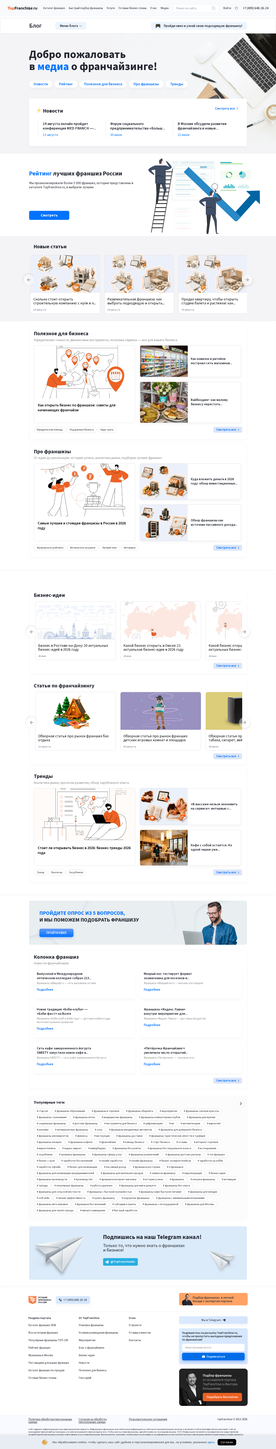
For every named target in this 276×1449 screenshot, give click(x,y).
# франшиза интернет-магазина (118, 1179)
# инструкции (102, 1136)
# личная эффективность (71, 1198)
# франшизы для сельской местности (59, 1192)
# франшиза (177, 1179)
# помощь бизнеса (133, 1142)
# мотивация (229, 1179)
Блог (35, 25)
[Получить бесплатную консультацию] (213, 1304)
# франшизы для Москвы (199, 1204)
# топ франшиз (216, 1154)
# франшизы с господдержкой (160, 1204)
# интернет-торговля (206, 1142)
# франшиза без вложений (90, 1204)
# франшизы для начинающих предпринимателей (65, 1173)
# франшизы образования (70, 1111)
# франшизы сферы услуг (107, 1154)
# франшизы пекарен (49, 1142)
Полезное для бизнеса (103, 84)
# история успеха (153, 1179)
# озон (98, 1130)
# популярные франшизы (69, 1186)
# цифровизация (153, 1123)
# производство (83, 1179)
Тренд (40, 872)
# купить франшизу (103, 1198)
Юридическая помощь (50, 430)
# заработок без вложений (77, 1161)
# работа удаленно (101, 1186)
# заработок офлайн (49, 1167)
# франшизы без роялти (127, 1148)
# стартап (42, 1111)
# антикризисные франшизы (71, 1130)
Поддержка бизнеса (82, 430)
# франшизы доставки (129, 1136)
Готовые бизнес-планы (42, 1378)
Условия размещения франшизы (98, 1333)
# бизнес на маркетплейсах (175, 1161)
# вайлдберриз (97, 1148)
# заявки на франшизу (163, 1173)
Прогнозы (56, 872)
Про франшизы (146, 84)
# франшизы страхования (51, 1117)
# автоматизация (190, 1123)
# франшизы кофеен (80, 1142)
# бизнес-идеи (217, 1173)
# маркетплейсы (46, 1148)
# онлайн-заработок (111, 1161)
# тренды (42, 1186)
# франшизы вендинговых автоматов (130, 1130)
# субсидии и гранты (124, 1204)
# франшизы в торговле (105, 1111)
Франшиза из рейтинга (50, 548)
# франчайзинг (107, 1142)
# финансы (81, 1136)
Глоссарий (85, 1378)
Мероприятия (87, 1340)
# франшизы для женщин (202, 1192)
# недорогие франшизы (135, 1198)
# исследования (207, 1148)
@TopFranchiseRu (123, 1262)
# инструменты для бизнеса (120, 1123)
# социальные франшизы (51, 1123)
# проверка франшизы (72, 1154)
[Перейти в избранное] (236, 8)
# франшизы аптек (84, 1117)
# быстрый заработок (124, 1210)
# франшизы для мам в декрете (137, 1186)
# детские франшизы (85, 1123)
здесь (211, 1442)
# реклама (42, 1130)
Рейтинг (66, 84)
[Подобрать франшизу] (213, 1405)
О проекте (135, 1325)
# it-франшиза (175, 1167)
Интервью (130, 548)
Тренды (176, 84)
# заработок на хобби (210, 1161)
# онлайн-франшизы (141, 1161)
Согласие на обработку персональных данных (93, 1421)
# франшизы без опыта (176, 1186)
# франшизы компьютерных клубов (159, 1117)
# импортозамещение (92, 1210)
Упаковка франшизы (91, 1325)
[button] (227, 8)
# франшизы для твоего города (55, 1210)
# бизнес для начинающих (82, 1167)
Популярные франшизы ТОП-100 (48, 1340)
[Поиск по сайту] (213, 8)
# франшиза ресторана (146, 1167)
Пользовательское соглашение (148, 1419)
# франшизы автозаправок (52, 1204)
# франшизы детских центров (183, 1154)
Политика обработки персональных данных (50, 1421)
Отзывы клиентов (140, 1333)
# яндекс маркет (72, 1148)
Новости (41, 84)
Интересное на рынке (82, 548)
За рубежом (76, 872)
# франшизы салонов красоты (201, 1111)
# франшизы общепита (139, 1111)
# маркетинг (214, 1123)
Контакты (135, 1340)
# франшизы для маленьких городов (122, 1173)
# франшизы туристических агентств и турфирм (177, 1136)
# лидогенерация (192, 1173)
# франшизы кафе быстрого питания (160, 1192)
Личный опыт (109, 548)
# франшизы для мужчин (201, 1117)
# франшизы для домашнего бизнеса (180, 1130)
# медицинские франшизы (117, 1117)
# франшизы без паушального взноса (169, 1148)
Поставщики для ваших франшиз (48, 1363)
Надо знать (107, 430)
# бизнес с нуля (46, 1161)
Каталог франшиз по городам (46, 1370)
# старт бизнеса (160, 1142)
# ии (171, 1123)
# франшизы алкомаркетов (53, 1136)
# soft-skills (43, 1198)
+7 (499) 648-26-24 (255, 8)
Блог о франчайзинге (91, 1348)
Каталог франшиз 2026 (42, 1325)
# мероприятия (168, 1111)
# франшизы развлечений (144, 1154)
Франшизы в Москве (40, 1355)
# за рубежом (44, 1154)
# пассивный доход (115, 1167)
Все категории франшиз (43, 1333)
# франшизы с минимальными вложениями (180, 1198)
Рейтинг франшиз (39, 1348)
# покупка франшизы (203, 1179)
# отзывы (181, 1142)
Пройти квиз (56, 933)
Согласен (227, 1442)
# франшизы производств (52, 1179)
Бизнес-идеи (87, 1355)
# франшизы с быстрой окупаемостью (109, 1192)
